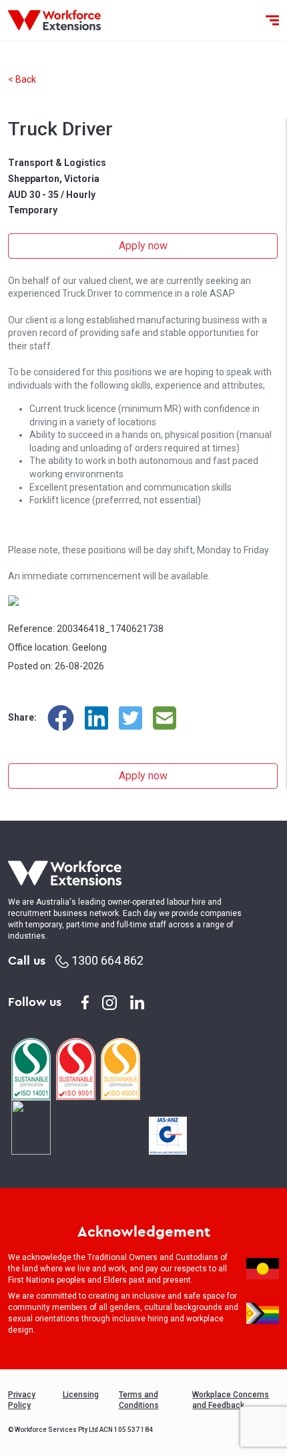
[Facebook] (60, 718)
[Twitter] (130, 718)
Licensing (81, 1394)
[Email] (164, 718)
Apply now (143, 245)
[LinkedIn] (96, 718)
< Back (22, 79)
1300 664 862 (106, 960)
